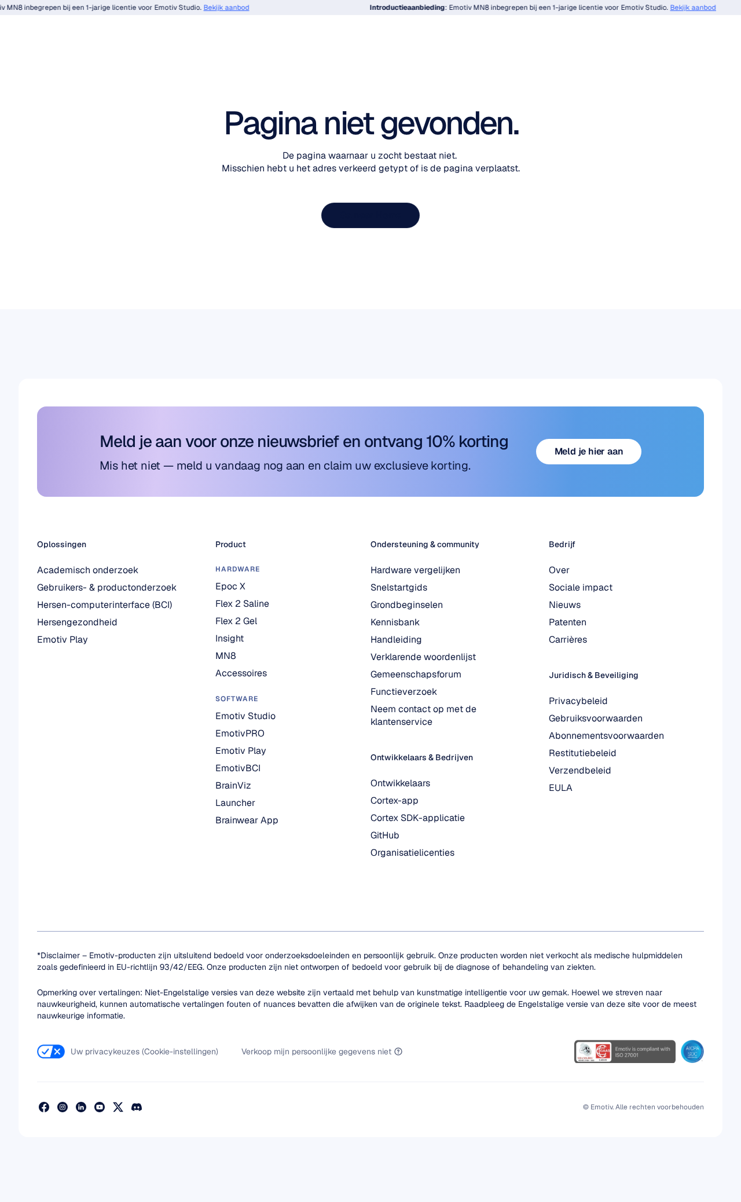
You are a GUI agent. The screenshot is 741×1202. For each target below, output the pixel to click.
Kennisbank (395, 622)
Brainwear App (246, 820)
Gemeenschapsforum (415, 674)
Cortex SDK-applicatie (417, 818)
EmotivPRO (240, 733)
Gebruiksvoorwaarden (596, 718)
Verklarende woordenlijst (423, 657)
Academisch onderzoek (87, 570)
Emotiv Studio (245, 716)
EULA (561, 788)
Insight (229, 638)
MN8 (225, 656)
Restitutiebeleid (583, 753)
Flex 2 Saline (242, 604)
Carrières (568, 639)
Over (559, 570)
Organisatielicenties (412, 852)
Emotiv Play (62, 639)
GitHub (384, 835)
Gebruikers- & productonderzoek (107, 587)
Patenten (567, 622)
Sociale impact (580, 587)
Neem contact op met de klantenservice (424, 715)
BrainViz (233, 785)
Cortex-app (394, 800)
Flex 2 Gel (236, 621)
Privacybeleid (578, 701)
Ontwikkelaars (400, 783)
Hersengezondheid (77, 622)
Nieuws (565, 605)
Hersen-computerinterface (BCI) (104, 605)
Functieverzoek (403, 692)
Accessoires (241, 673)
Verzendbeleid (580, 770)
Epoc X (230, 586)
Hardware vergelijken (415, 570)
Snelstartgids (398, 587)
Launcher (235, 803)
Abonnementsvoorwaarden (606, 736)
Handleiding (396, 639)
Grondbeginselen (406, 605)
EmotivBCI (238, 768)
